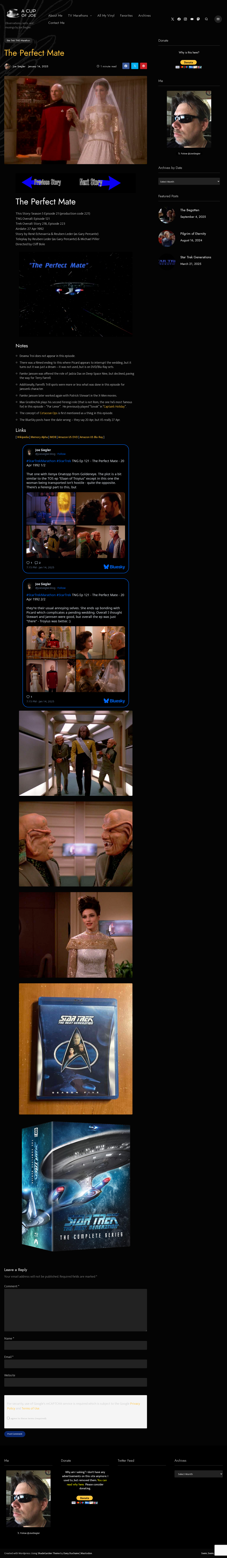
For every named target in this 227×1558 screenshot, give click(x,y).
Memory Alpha (39, 437)
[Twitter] (172, 19)
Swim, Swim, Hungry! (212, 1553)
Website (9, 1375)
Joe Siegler (19, 66)
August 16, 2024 (191, 240)
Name (9, 1338)
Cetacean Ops (48, 413)
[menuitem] (55, 15)
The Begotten (189, 210)
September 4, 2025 (193, 217)
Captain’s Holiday (114, 406)
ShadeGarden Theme (49, 1553)
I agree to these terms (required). (28, 1418)
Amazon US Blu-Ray (91, 437)
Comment (11, 1286)
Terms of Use (30, 1408)
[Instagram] (185, 19)
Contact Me (56, 22)
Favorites (126, 15)
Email (8, 1357)
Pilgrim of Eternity (193, 233)
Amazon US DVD (68, 437)
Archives (144, 15)
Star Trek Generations (195, 257)
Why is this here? (189, 53)
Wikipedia (23, 437)
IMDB (53, 437)
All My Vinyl (105, 15)
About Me (55, 15)
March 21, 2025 (190, 264)
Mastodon (86, 1553)
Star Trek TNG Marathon (18, 40)
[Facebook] (179, 19)
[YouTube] (191, 19)
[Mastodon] (198, 19)
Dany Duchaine (71, 1553)
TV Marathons (78, 15)
